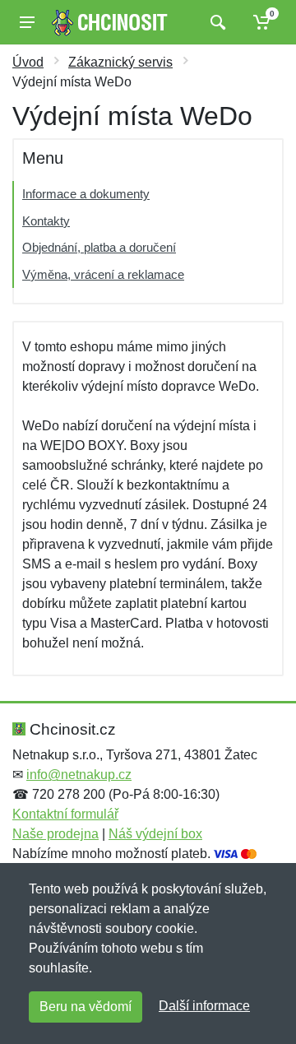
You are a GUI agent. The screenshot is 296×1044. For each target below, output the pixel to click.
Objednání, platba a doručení (99, 247)
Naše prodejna (55, 834)
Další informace (204, 1006)
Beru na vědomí (85, 1007)
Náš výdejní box (155, 834)
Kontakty (46, 221)
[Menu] (27, 22)
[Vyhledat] (216, 22)
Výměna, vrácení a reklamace (103, 274)
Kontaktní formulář (65, 814)
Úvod (28, 62)
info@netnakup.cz (79, 775)
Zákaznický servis (120, 62)
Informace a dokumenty (86, 194)
